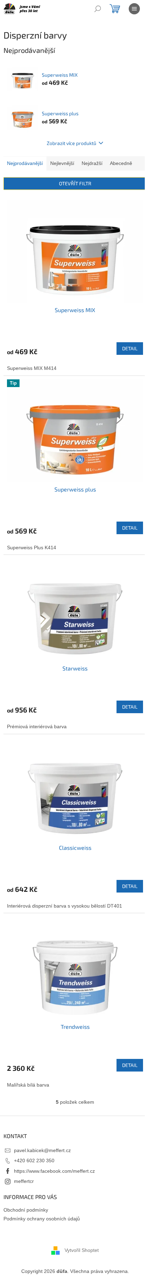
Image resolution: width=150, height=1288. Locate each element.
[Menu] (134, 9)
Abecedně (121, 163)
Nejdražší (92, 163)
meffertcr (24, 1181)
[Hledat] (98, 9)
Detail (129, 348)
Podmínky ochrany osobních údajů (41, 1218)
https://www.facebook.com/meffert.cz (54, 1171)
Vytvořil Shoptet (82, 1250)
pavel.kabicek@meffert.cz (42, 1150)
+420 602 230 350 (34, 1160)
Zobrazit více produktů (71, 143)
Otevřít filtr (75, 183)
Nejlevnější (62, 163)
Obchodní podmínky (25, 1210)
